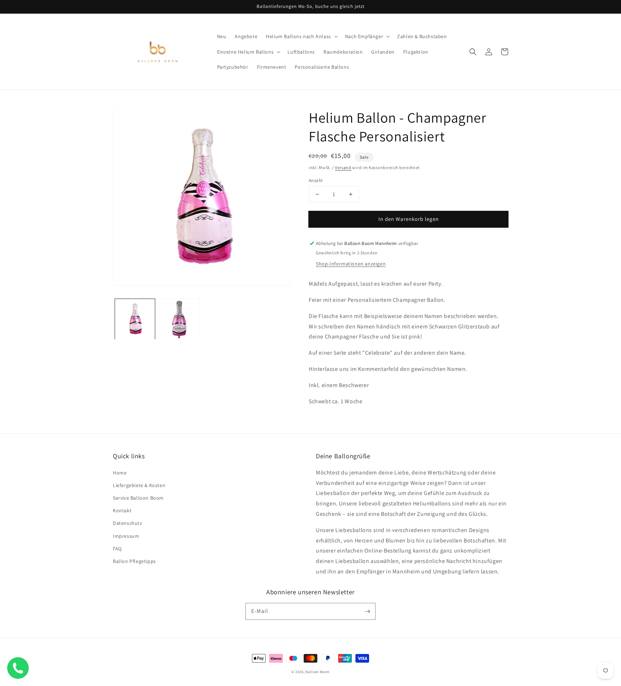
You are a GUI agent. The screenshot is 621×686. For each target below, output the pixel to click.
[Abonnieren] (367, 611)
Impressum (126, 536)
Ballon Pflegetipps (134, 561)
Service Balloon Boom (138, 498)
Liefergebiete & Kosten (139, 485)
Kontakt (122, 510)
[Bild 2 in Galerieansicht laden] (179, 319)
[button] (301, 36)
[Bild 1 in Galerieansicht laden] (135, 319)
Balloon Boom (317, 671)
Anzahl (315, 180)
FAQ (117, 548)
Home (119, 472)
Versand (343, 167)
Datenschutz (127, 523)
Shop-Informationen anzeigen (351, 263)
